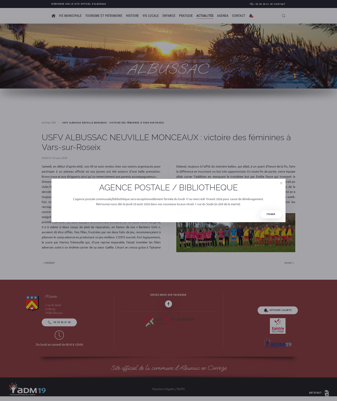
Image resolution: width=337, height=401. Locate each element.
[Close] (281, 183)
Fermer (271, 214)
